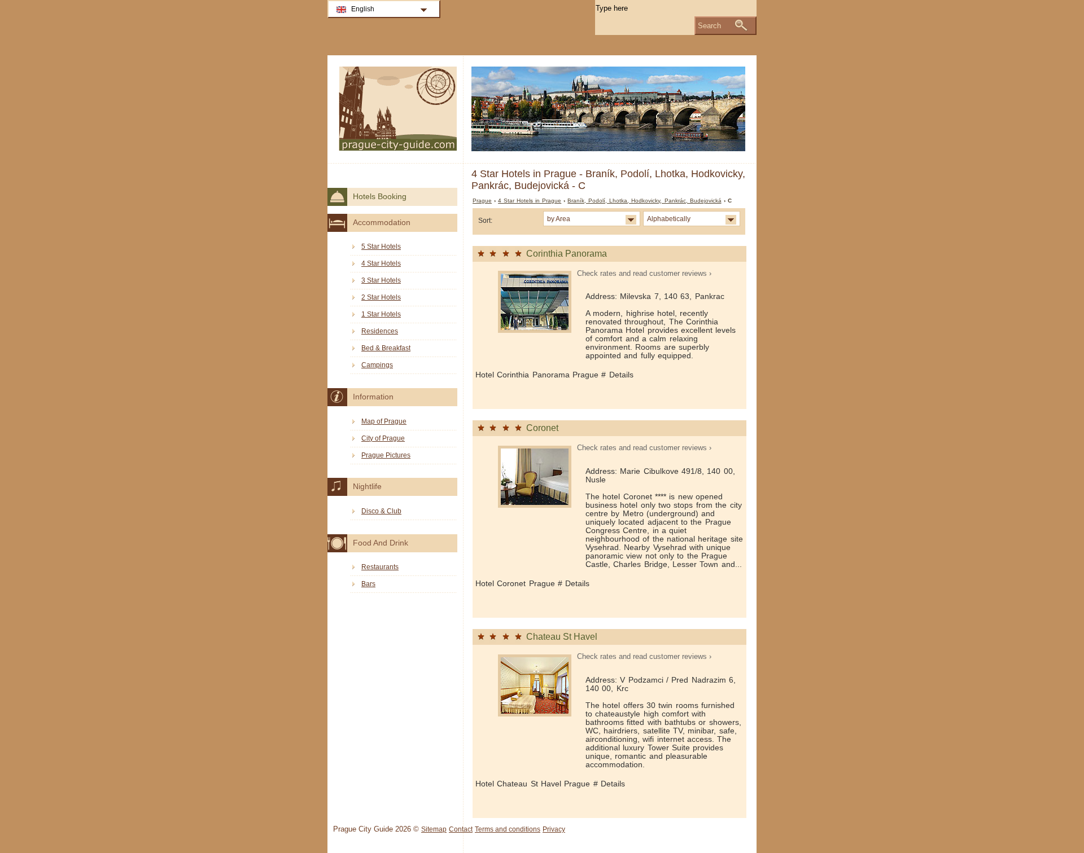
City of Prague (383, 438)
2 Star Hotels (381, 297)
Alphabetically (668, 218)
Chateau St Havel (561, 636)
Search (709, 25)
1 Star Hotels (381, 314)
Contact (461, 829)
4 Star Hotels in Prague (529, 200)
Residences (379, 331)
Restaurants (380, 567)
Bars (368, 584)
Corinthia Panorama (566, 253)
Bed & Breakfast (385, 348)
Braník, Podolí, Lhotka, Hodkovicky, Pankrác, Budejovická (644, 200)
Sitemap (434, 829)
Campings (377, 365)
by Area (558, 218)
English (362, 9)
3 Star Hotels (381, 280)
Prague (482, 200)
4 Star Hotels (381, 263)
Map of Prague (383, 421)
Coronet (542, 428)
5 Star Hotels (381, 246)
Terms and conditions (507, 829)
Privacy (554, 829)
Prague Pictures (385, 455)
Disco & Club (381, 511)
